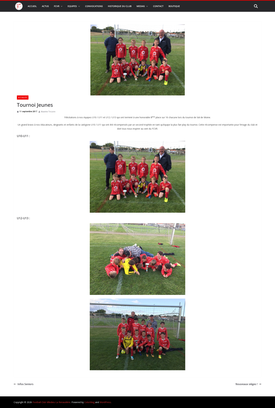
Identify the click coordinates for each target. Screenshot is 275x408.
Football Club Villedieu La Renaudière (51, 402)
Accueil (32, 6)
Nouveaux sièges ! (246, 384)
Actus (45, 6)
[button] (61, 6)
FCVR (56, 6)
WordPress (105, 402)
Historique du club (119, 6)
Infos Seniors (25, 384)
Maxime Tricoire (48, 111)
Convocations (94, 6)
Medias (141, 6)
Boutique (174, 6)
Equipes (72, 6)
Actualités (22, 97)
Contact (158, 6)
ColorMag (89, 402)
